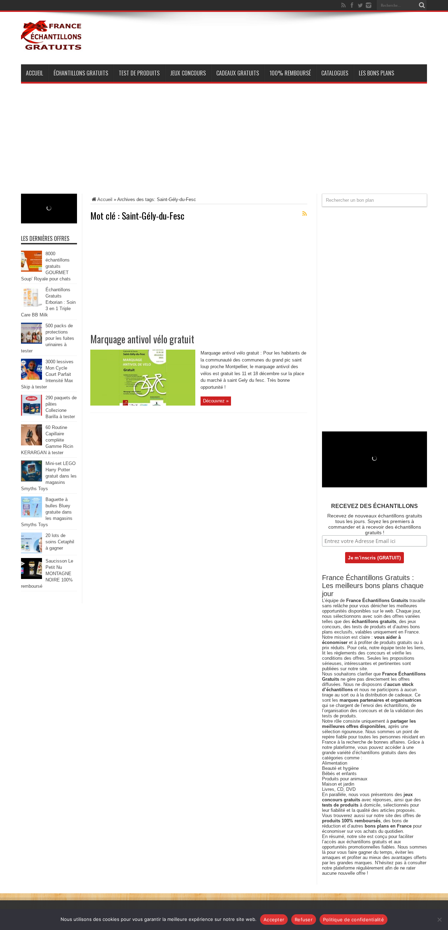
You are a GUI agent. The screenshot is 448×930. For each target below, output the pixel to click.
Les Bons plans (376, 73)
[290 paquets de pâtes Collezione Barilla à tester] (31, 414)
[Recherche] (421, 5)
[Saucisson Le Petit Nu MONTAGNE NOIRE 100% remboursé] (31, 577)
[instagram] (368, 5)
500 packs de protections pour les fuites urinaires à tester (47, 338)
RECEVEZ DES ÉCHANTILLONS (374, 506)
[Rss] (343, 5)
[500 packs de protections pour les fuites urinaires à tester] (31, 342)
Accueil (34, 73)
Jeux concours (188, 73)
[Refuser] (439, 919)
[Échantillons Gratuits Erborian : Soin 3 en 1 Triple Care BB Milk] (31, 306)
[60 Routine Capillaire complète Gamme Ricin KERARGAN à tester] (31, 443)
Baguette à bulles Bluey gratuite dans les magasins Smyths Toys (46, 512)
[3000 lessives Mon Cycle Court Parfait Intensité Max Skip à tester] (31, 378)
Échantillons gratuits (81, 73)
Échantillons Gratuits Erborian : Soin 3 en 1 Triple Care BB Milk (48, 302)
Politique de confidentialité (353, 919)
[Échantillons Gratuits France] (52, 46)
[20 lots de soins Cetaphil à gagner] (31, 552)
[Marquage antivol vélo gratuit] (142, 404)
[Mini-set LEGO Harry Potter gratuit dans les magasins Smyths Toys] (31, 479)
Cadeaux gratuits (237, 73)
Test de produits (139, 73)
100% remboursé (290, 73)
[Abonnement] (304, 213)
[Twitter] (360, 5)
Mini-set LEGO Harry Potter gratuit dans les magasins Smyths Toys (49, 476)
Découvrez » (216, 400)
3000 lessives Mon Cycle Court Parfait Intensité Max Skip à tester (47, 374)
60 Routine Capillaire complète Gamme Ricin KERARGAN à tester (47, 440)
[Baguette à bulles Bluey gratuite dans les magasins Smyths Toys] (31, 515)
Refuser (304, 919)
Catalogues (334, 73)
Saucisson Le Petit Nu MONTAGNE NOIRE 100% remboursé (47, 573)
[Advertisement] (224, 145)
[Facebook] (351, 5)
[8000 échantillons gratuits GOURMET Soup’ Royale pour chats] (31, 270)
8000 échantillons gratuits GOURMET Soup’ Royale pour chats (46, 266)
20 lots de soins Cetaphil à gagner (60, 542)
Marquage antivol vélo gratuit (142, 339)
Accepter (274, 919)
